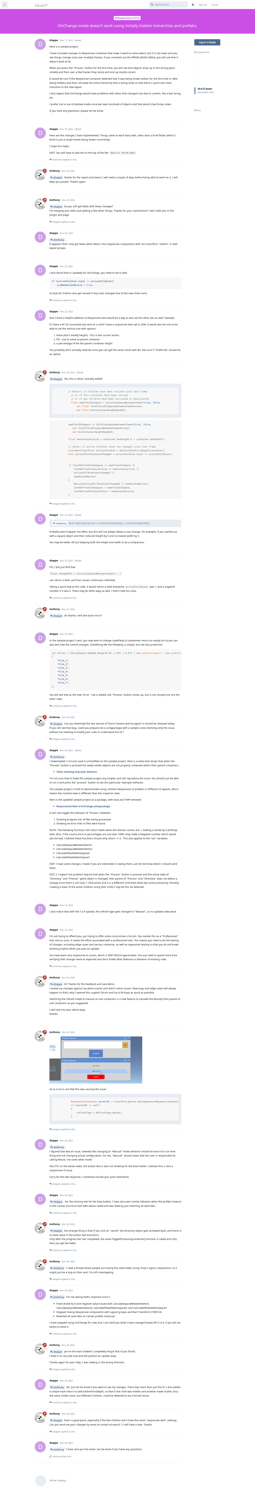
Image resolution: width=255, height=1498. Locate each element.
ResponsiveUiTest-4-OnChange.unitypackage (83, 806)
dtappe (58, 177)
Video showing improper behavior (76, 771)
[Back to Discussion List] (4, 4)
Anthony (59, 239)
